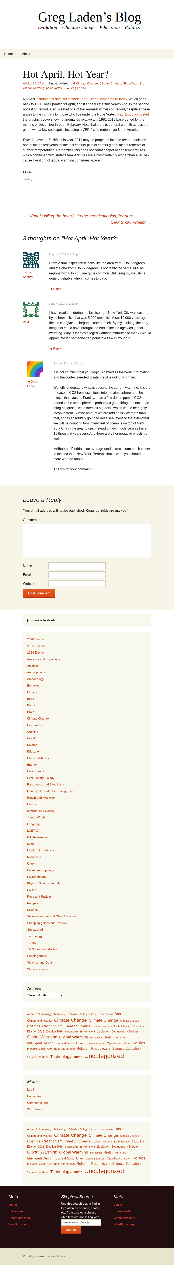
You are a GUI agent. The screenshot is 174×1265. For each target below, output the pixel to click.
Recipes (32, 903)
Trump (77, 1057)
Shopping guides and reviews (47, 923)
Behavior (33, 685)
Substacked (35, 929)
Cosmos (33, 1026)
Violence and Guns (40, 962)
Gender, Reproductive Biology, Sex (50, 791)
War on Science (37, 969)
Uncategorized (37, 956)
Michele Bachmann (95, 1043)
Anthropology (36, 672)
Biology (32, 692)
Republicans (100, 1048)
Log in (31, 1089)
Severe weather (37, 1057)
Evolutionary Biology (40, 778)
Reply (57, 288)
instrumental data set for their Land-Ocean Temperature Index (81, 99)
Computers (34, 725)
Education (34, 751)
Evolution (103, 1031)
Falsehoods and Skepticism (45, 784)
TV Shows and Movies (42, 949)
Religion (83, 1048)
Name (27, 566)
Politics (31, 890)
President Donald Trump (39, 1049)
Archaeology (35, 679)
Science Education (126, 1048)
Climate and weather (39, 1020)
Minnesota (34, 857)
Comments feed (38, 1102)
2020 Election (36, 639)
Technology (34, 936)
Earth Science (122, 1026)
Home (8, 54)
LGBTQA (33, 830)
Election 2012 (35, 1031)
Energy (32, 764)
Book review (105, 1014)
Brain (30, 712)
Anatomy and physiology (43, 659)
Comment (31, 520)
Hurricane (120, 1037)
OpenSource (114, 1043)
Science (32, 909)
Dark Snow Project (131, 222)
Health (108, 1037)
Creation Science (78, 1026)
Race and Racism (39, 896)
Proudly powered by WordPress (44, 1256)
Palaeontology (36, 876)
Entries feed (35, 1096)
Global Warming (133, 83)
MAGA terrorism (38, 837)
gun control (96, 1037)
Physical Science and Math (45, 883)
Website (29, 583)
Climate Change (87, 83)
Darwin (96, 1026)
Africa (30, 1014)
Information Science (40, 810)
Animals (32, 665)
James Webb (36, 817)
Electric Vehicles (38, 758)
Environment (35, 771)
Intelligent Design (40, 1043)
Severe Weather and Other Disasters (52, 916)
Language (34, 824)
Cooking (32, 731)
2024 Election (36, 652)
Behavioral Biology (78, 1014)
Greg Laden (78, 88)
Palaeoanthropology (40, 870)
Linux (80, 1043)
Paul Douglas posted (133, 114)
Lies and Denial (64, 1043)
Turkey (31, 942)
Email (27, 575)
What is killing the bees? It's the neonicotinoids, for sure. (79, 216)
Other (31, 863)
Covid (31, 738)
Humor (31, 804)
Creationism (52, 1026)
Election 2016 (54, 1031)
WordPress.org (37, 1109)
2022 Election (36, 646)
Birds (30, 698)
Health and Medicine (41, 797)
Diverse (32, 745)
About (26, 54)
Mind (30, 843)
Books (31, 705)
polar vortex (54, 88)
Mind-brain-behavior (40, 850)
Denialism (107, 1026)
